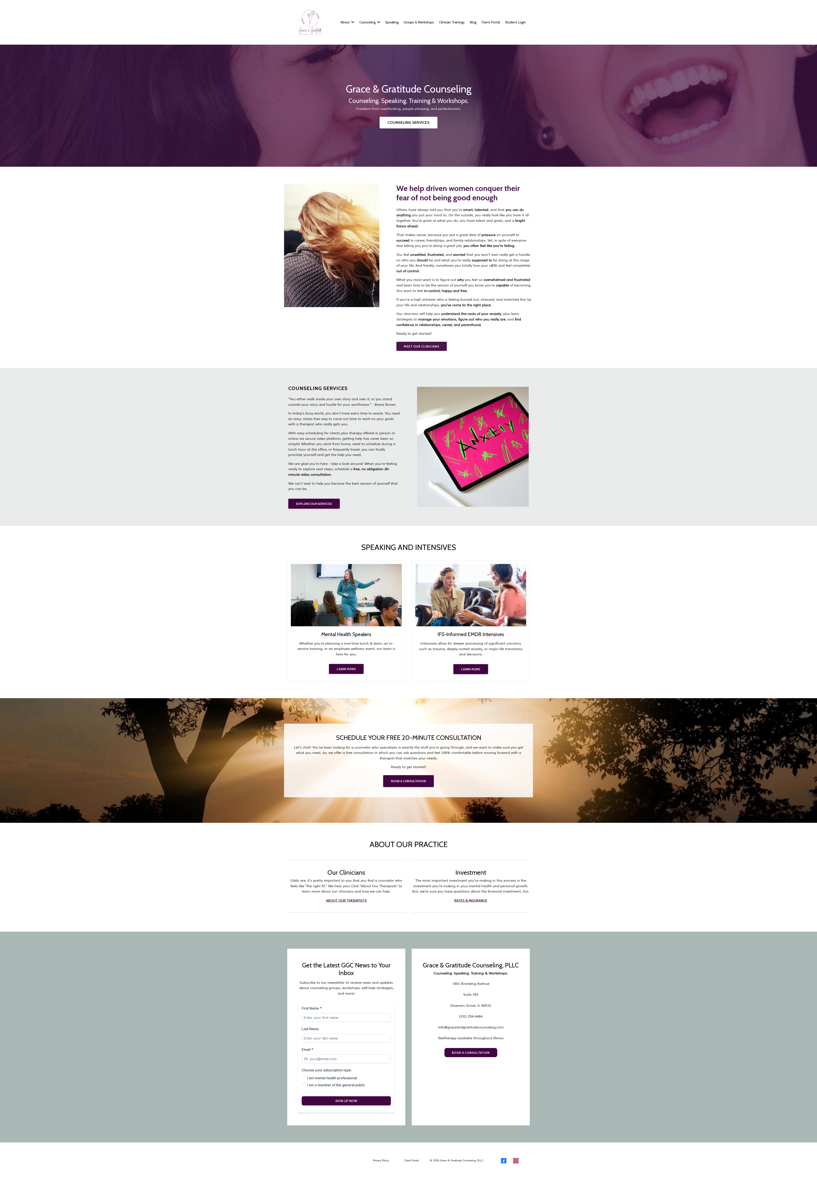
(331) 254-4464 (471, 1016)
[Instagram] (516, 1160)
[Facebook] (504, 1160)
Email (307, 1049)
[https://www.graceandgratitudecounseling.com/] (310, 22)
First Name (312, 1008)
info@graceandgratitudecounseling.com (471, 1027)
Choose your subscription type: (327, 1070)
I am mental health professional (332, 1078)
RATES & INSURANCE (470, 900)
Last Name (310, 1029)
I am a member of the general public (336, 1085)
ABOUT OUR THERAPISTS (346, 900)
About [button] (345, 22)
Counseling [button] (367, 22)
